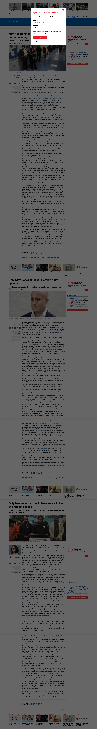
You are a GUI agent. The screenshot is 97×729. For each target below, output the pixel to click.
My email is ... (36, 20)
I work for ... (36, 25)
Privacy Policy (36, 41)
